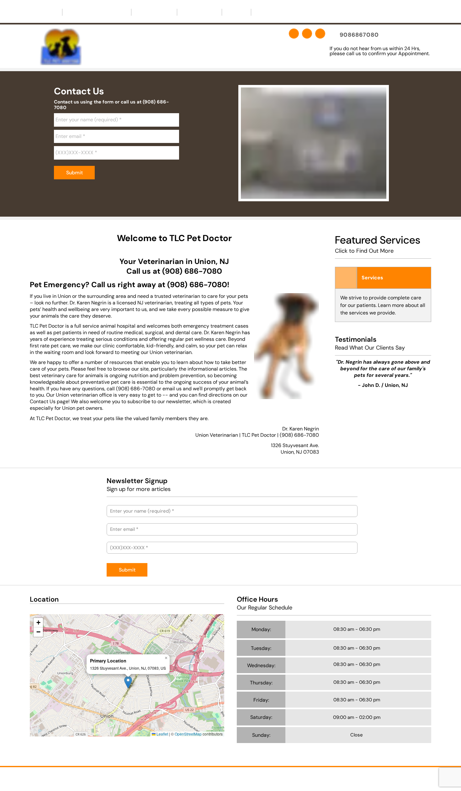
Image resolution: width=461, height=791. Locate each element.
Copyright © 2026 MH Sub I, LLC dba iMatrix (203, 777)
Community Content (284, 12)
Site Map (288, 777)
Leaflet (162, 733)
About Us (151, 12)
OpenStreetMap (188, 733)
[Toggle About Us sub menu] (167, 12)
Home (46, 12)
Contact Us (199, 12)
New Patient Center (94, 12)
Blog (236, 12)
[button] (128, 682)
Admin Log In (261, 777)
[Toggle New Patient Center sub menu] (121, 12)
